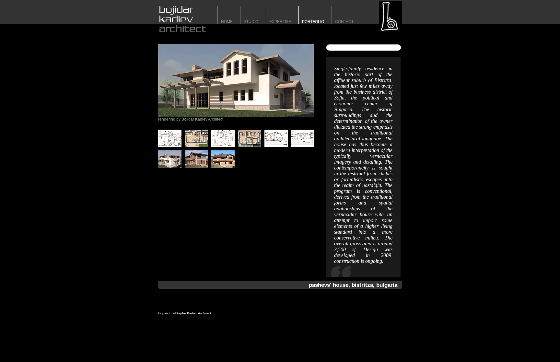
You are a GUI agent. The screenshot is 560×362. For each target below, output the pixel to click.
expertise (280, 21)
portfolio (313, 21)
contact (344, 21)
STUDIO (251, 21)
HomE (227, 21)
